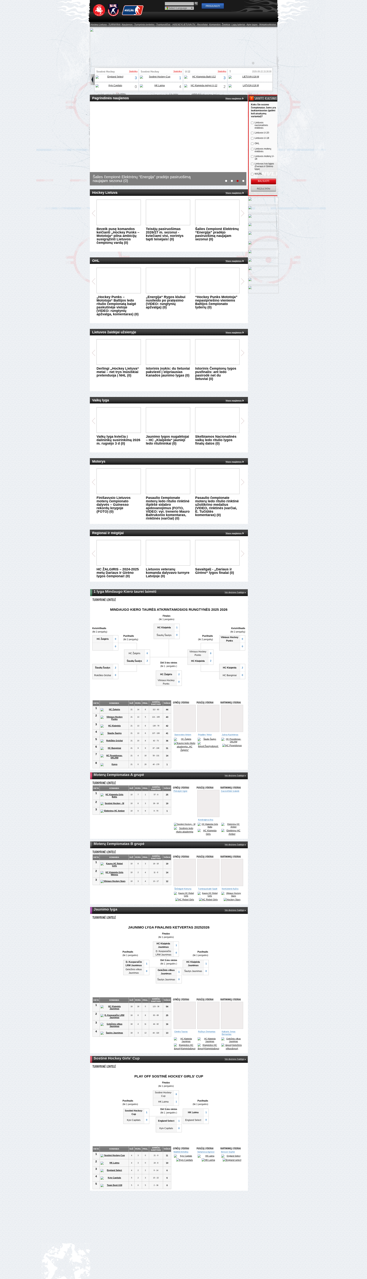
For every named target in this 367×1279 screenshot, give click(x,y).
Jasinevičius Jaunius (184, 734)
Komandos (215, 24)
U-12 (187, 71)
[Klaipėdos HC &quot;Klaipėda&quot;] (208, 745)
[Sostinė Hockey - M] (113, 803)
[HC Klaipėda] (113, 726)
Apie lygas (252, 24)
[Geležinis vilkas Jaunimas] (113, 1031)
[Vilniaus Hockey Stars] (113, 881)
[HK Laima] (158, 85)
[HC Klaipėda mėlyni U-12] (202, 85)
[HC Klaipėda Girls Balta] (113, 795)
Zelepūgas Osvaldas (230, 706)
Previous (93, 213)
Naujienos (127, 24)
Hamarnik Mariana (229, 1155)
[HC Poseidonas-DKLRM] (113, 756)
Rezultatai (202, 24)
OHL (257, 143)
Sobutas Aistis (204, 1038)
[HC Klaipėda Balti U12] (202, 77)
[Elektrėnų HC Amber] (113, 811)
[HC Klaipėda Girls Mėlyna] (113, 873)
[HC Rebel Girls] (184, 902)
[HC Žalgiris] (113, 709)
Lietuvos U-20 (262, 132)
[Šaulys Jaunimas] (113, 1039)
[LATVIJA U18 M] (249, 85)
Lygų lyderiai (238, 24)
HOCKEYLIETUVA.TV (184, 24)
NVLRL (258, 173)
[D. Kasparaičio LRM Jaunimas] (113, 1022)
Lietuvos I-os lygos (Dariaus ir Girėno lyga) (264, 166)
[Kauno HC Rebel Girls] (113, 864)
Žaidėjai (226, 24)
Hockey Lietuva (99, 24)
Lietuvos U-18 (262, 138)
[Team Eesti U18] (113, 1188)
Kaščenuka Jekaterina (227, 890)
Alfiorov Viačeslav (206, 734)
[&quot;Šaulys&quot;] (232, 745)
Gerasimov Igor (181, 1038)
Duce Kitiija (202, 1155)
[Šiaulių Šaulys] (113, 733)
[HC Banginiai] (113, 748)
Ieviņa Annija (179, 1155)
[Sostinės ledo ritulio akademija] (232, 830)
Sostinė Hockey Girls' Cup (105, 73)
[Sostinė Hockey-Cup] (158, 77)
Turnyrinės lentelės (144, 24)
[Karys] (113, 764)
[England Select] (114, 77)
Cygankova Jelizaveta (231, 791)
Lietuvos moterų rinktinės (263, 150)
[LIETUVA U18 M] (249, 77)
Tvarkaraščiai (163, 24)
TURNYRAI (115, 24)
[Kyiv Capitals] (114, 85)
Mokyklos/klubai (267, 24)
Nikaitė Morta (204, 889)
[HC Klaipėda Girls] (208, 832)
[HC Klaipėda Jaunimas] (113, 1013)
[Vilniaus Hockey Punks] (113, 718)
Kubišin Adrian (227, 1009)
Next (242, 213)
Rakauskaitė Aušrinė (183, 820)
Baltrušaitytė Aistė (182, 889)
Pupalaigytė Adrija (206, 820)
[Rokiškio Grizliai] (113, 740)
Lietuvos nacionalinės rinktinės (261, 125)
